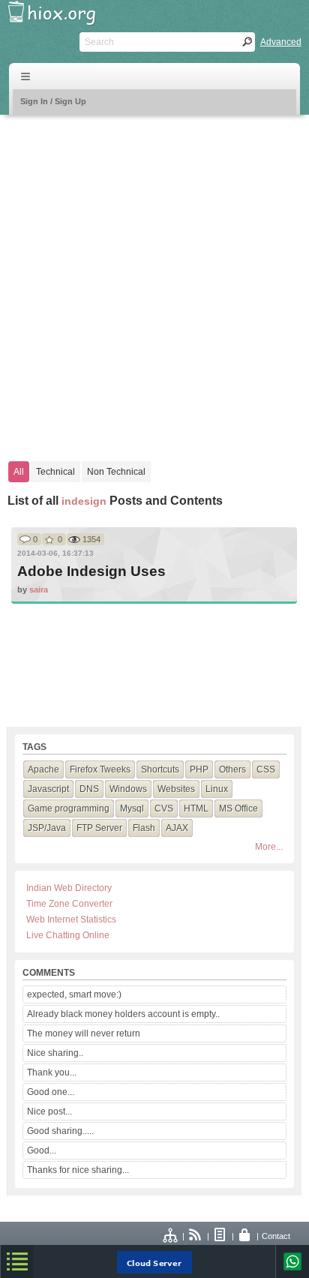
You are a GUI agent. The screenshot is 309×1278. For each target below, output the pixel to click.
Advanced (281, 42)
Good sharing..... (60, 1131)
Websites (176, 789)
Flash (144, 828)
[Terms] (220, 1236)
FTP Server (99, 828)
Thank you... (51, 1072)
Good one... (50, 1092)
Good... (41, 1150)
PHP (199, 769)
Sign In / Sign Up (53, 101)
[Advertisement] (154, 280)
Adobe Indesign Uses (91, 571)
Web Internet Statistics (71, 919)
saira (38, 589)
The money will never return (83, 1033)
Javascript (48, 789)
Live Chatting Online (68, 935)
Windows (128, 789)
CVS (163, 808)
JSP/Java (47, 828)
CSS (265, 769)
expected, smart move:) (74, 994)
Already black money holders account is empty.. (123, 1014)
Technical (55, 471)
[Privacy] (245, 1236)
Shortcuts (160, 769)
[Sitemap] (171, 1236)
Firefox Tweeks (100, 769)
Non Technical (116, 471)
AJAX (177, 828)
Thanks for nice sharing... (78, 1170)
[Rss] (195, 1236)
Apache (43, 769)
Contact (276, 1236)
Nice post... (49, 1111)
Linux (217, 789)
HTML (196, 808)
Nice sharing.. (55, 1053)
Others (232, 769)
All (19, 471)
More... (269, 847)
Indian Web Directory (69, 888)
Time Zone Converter (69, 903)
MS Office (238, 808)
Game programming (69, 808)
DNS (89, 789)
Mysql (132, 808)
